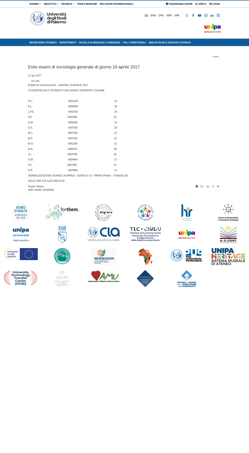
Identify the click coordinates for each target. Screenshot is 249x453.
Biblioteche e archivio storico (170, 42)
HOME (216, 57)
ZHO (161, 15)
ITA (146, 15)
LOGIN (215, 4)
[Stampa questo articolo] (196, 186)
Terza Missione (87, 4)
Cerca (201, 4)
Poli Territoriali (134, 42)
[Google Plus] (202, 186)
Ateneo (34, 4)
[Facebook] (213, 186)
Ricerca (67, 4)
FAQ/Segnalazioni (180, 4)
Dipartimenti (68, 42)
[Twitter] (218, 186)
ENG (153, 15)
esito (30, 189)
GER (169, 15)
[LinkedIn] (208, 186)
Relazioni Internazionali (116, 4)
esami (38, 189)
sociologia (48, 189)
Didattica (50, 4)
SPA (176, 15)
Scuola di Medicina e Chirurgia (99, 42)
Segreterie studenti (43, 42)
